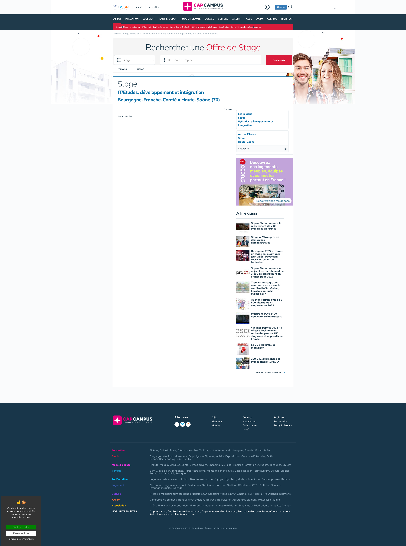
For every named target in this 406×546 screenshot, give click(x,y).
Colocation (156, 485)
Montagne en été (217, 470)
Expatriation (224, 27)
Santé (184, 464)
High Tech (287, 18)
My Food (226, 464)
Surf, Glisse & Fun (160, 470)
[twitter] (120, 7)
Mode (241, 479)
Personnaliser (21, 533)
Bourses (211, 499)
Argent (237, 18)
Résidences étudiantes (201, 485)
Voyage (209, 18)
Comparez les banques (163, 499)
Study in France (283, 425)
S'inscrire (281, 7)
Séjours (275, 470)
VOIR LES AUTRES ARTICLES (270, 372)
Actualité (215, 450)
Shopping (214, 464)
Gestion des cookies (227, 528)
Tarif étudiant (168, 18)
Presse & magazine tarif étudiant (169, 493)
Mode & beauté (191, 18)
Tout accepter (21, 527)
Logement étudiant (175, 485)
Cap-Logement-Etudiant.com (219, 511)
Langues (238, 450)
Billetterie (285, 493)
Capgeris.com (158, 511)
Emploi (117, 18)
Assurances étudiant (244, 499)
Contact (139, 7)
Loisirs (185, 479)
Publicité (279, 417)
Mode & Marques (170, 464)
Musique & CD (198, 493)
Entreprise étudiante (202, 505)
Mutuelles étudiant (269, 499)
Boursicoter (224, 499)
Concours (213, 493)
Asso (249, 18)
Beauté (154, 464)
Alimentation (253, 479)
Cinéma (241, 493)
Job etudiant (135, 27)
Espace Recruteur (245, 27)
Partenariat (280, 421)
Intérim (193, 27)
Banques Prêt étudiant (191, 499)
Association (119, 505)
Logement (149, 18)
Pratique (181, 473)
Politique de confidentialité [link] (21, 538)
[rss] (126, 7)
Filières (154, 450)
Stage (125, 27)
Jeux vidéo (253, 493)
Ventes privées (198, 464)
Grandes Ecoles (254, 450)
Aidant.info (156, 514)
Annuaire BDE (224, 505)
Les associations (179, 505)
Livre (264, 493)
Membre (269, 7)
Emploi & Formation (244, 464)
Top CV (187, 458)
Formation (132, 18)
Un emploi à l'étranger (208, 27)
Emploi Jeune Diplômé (179, 27)
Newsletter (153, 7)
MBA (267, 450)
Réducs (285, 479)
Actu (259, 18)
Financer (276, 485)
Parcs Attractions (195, 470)
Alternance (163, 27)
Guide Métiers (168, 450)
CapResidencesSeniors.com (184, 511)
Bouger (247, 470)
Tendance (275, 464)
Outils (233, 27)
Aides (265, 485)
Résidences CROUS (249, 485)
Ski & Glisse (235, 470)
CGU (214, 417)
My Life (287, 464)
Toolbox (203, 450)
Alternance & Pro (188, 450)
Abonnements (171, 479)
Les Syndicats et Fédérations (251, 505)
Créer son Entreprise (253, 456)
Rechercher (279, 59)
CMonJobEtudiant (149, 27)
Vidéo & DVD (228, 493)
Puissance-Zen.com (249, 511)
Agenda (272, 18)
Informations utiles (161, 487)
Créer (153, 505)
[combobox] (123, 69)
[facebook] (115, 7)
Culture (223, 18)
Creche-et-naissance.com (179, 514)
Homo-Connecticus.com (276, 511)
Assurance (262, 148)
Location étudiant (226, 485)
